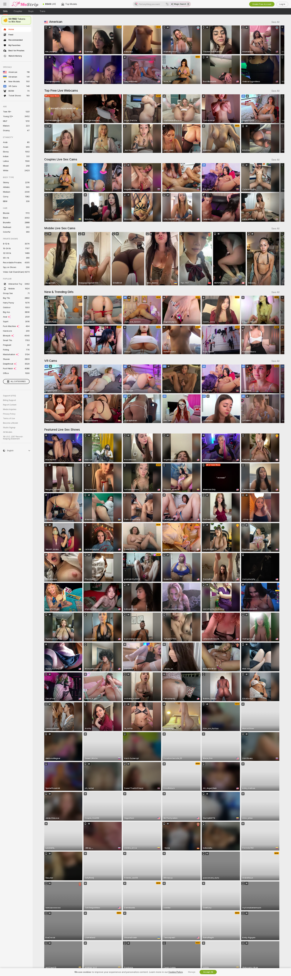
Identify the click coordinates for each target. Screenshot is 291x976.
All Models (7, 432)
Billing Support (9, 400)
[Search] (167, 4)
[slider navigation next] (276, 54)
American (55, 22)
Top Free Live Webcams (61, 90)
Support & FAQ (9, 396)
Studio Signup (9, 428)
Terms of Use (9, 418)
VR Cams (50, 361)
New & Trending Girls (59, 292)
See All (275, 22)
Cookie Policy (175, 972)
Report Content (9, 405)
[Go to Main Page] (25, 4)
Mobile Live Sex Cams (59, 228)
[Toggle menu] (5, 4)
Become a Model (10, 423)
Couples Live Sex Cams (60, 159)
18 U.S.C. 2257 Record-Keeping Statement (13, 438)
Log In (282, 4)
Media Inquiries (9, 409)
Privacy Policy (9, 414)
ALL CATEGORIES (18, 381)
